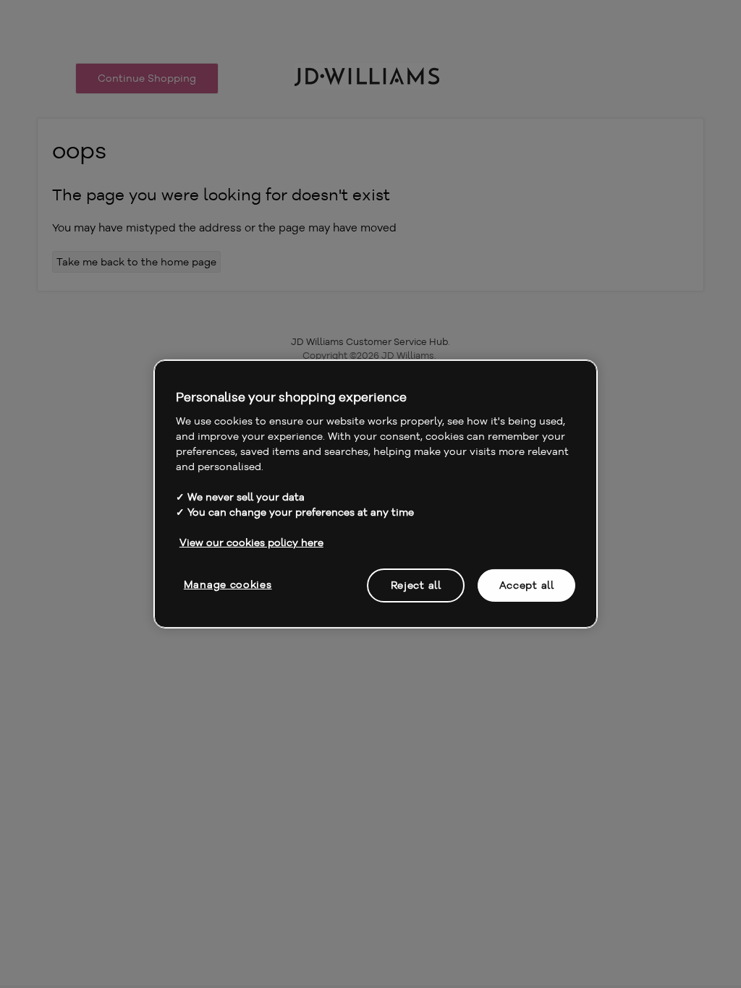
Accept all (526, 584)
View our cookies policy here (251, 541)
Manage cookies (228, 583)
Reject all (416, 584)
